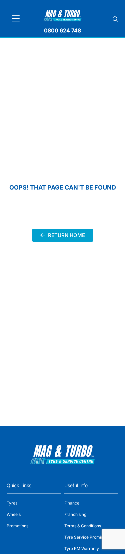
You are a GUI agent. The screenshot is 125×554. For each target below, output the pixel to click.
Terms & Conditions (82, 525)
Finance (71, 503)
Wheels (14, 514)
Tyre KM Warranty (81, 548)
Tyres (12, 503)
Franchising (75, 514)
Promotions (17, 525)
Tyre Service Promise (84, 537)
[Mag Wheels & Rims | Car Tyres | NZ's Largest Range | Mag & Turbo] (62, 14)
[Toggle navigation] (16, 18)
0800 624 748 (62, 30)
